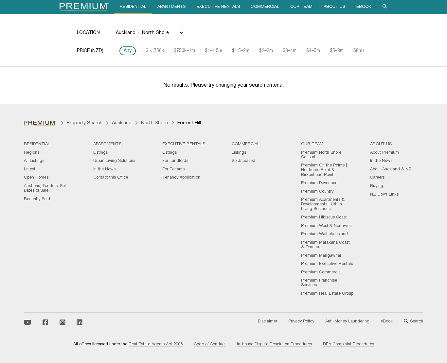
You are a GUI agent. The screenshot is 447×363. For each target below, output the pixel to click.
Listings (100, 153)
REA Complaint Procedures (348, 344)
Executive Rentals (218, 7)
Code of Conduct (210, 344)
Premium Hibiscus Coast (324, 217)
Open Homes (36, 178)
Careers (377, 178)
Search (416, 321)
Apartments (171, 7)
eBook (363, 7)
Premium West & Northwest (327, 226)
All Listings (34, 161)
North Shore (154, 123)
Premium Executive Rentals (327, 264)
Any (128, 51)
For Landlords (175, 161)
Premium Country (317, 192)
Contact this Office (110, 178)
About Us (334, 7)
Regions (31, 153)
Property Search (84, 123)
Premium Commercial (321, 272)
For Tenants (173, 169)
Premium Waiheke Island (324, 234)
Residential (133, 7)
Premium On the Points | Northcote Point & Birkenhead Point (324, 170)
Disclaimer (267, 321)
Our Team (301, 7)
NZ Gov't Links (384, 195)
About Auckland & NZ (390, 169)
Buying (376, 186)
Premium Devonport (319, 183)
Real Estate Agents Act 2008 (156, 344)
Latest (29, 169)
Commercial (265, 7)
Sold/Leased (243, 161)
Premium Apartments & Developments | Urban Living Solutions (323, 204)
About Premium (384, 153)
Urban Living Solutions (114, 161)
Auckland (122, 123)
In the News (104, 169)
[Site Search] (385, 7)
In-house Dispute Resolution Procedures (274, 344)
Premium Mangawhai (321, 256)
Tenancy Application (181, 178)
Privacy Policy (301, 321)
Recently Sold (37, 199)
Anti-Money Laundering (347, 321)
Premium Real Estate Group (327, 294)
